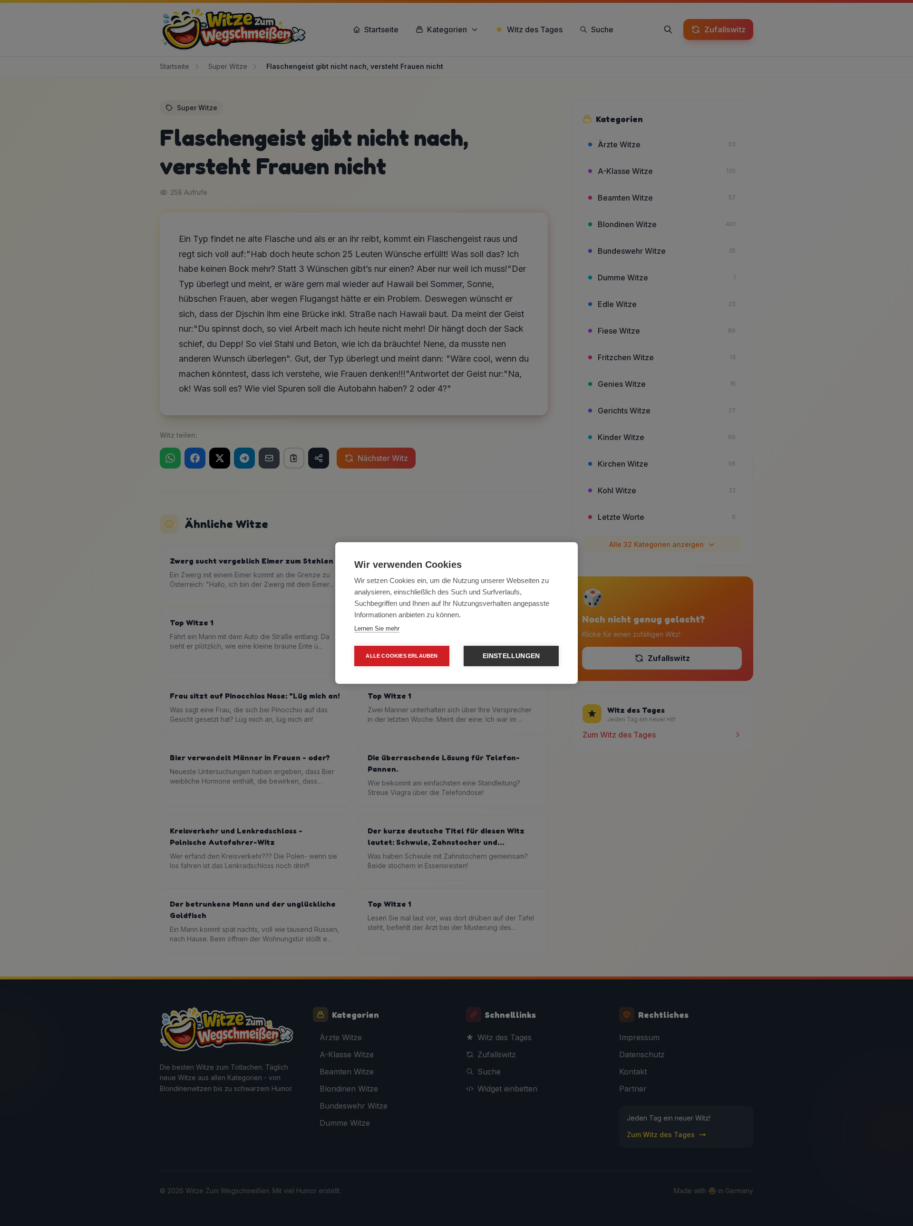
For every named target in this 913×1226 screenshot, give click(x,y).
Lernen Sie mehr (376, 628)
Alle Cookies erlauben (401, 656)
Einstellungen (511, 656)
